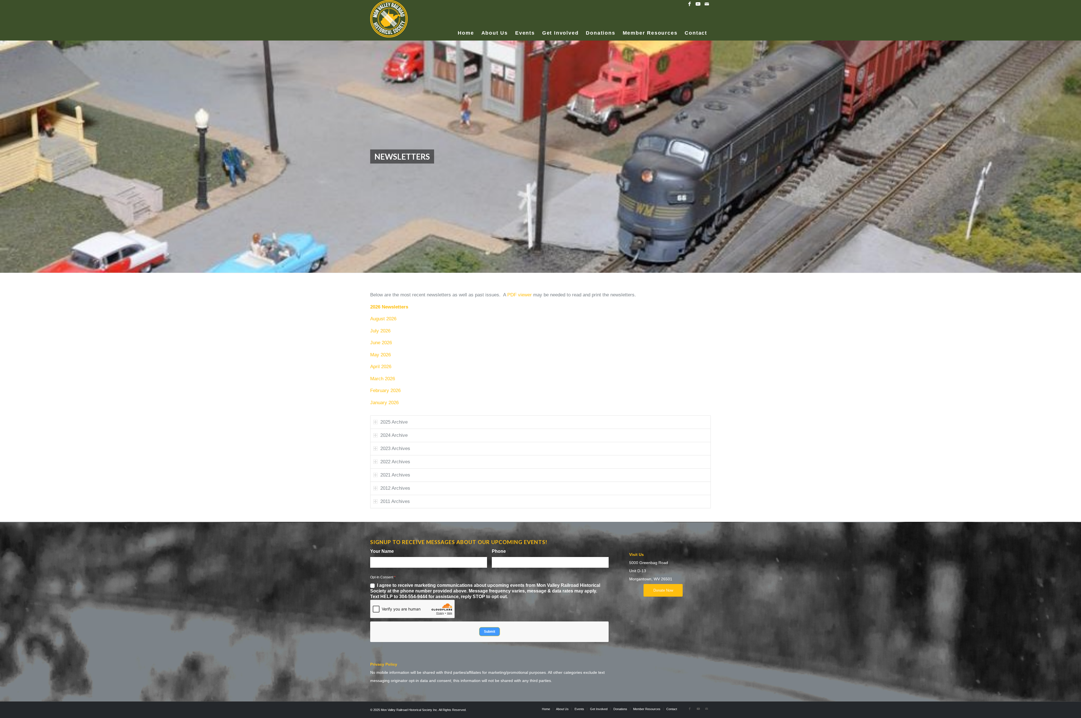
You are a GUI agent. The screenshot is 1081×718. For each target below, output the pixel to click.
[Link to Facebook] (689, 4)
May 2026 (380, 354)
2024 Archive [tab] (394, 435)
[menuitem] (465, 24)
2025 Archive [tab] (394, 422)
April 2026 (380, 366)
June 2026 (381, 342)
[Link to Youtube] (698, 4)
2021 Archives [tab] (395, 475)
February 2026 (385, 390)
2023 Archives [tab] (395, 448)
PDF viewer (519, 295)
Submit (489, 632)
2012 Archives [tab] (395, 488)
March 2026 (382, 378)
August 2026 (383, 318)
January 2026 (384, 402)
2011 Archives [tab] (395, 501)
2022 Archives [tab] (395, 461)
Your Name (383, 551)
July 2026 (380, 331)
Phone (500, 551)
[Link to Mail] (706, 4)
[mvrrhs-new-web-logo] (389, 19)
